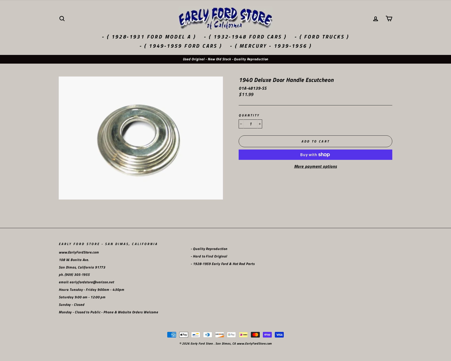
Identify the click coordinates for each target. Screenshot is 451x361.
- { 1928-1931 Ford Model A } (149, 37)
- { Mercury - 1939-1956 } (270, 46)
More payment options (315, 166)
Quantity (249, 115)
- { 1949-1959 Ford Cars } (181, 46)
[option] (225, 59)
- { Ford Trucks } (322, 37)
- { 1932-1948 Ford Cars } (245, 37)
